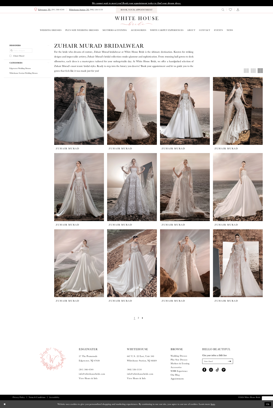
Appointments (177, 378)
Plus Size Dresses (179, 359)
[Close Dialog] (4, 404)
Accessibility (54, 397)
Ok (268, 404)
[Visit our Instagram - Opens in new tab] (211, 369)
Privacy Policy (19, 397)
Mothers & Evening (180, 363)
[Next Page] (142, 318)
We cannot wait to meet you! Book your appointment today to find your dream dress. (136, 3)
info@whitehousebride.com (92, 373)
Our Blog (175, 374)
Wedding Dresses (179, 355)
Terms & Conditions (37, 397)
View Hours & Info (88, 378)
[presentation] (79, 111)
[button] (238, 9)
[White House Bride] (136, 20)
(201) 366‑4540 (86, 369)
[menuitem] (49, 9)
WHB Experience (179, 371)
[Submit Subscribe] (229, 361)
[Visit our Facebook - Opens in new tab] (204, 369)
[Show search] (223, 9)
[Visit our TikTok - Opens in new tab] (217, 369)
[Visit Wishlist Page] (230, 9)
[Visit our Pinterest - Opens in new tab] (223, 369)
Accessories (176, 367)
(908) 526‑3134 (134, 369)
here (213, 403)
